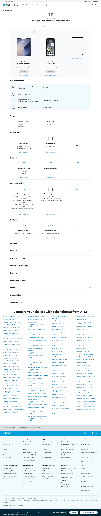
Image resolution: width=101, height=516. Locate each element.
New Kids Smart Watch (28, 481)
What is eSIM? (64, 480)
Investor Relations (85, 473)
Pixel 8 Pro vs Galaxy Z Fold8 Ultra (60, 337)
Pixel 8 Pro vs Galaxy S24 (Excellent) (85, 387)
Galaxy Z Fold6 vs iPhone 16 (10, 330)
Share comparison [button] (50, 27)
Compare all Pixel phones (9, 319)
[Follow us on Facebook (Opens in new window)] (89, 433)
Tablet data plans (46, 452)
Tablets (5, 449)
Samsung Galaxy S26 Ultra (29, 452)
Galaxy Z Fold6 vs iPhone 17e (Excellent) (37, 402)
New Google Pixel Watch (29, 478)
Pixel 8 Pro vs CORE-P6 (57, 384)
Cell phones (6, 441)
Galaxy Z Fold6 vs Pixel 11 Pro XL (11, 336)
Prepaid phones (7, 457)
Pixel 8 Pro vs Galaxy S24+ (82, 340)
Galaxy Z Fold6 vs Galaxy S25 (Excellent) (37, 416)
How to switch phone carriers (68, 444)
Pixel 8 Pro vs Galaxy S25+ (82, 370)
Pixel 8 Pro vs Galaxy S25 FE (58, 402)
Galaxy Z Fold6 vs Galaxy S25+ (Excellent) (38, 360)
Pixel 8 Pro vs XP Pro (81, 362)
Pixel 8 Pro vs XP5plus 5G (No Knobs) (85, 359)
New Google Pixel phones (9, 473)
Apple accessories (46, 468)
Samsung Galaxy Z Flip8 (29, 460)
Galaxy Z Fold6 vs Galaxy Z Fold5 (36, 372)
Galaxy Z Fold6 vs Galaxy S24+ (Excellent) (38, 375)
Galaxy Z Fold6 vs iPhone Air (10, 355)
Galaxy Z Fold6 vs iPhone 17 (10, 349)
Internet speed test (66, 447)
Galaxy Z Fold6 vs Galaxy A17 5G (11, 377)
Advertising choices (54, 500)
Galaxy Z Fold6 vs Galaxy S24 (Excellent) (37, 396)
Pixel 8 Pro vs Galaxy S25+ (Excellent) (85, 354)
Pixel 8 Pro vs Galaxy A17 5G (58, 376)
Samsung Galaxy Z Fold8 (29, 457)
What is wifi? (64, 487)
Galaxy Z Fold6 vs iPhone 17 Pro (11, 327)
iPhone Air (25, 447)
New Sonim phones (8, 478)
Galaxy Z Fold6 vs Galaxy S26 (10, 333)
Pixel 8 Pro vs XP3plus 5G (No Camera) (85, 376)
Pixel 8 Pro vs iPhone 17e (58, 340)
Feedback (13, 498)
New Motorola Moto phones (10, 476)
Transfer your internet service (68, 455)
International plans (47, 444)
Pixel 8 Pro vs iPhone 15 (57, 394)
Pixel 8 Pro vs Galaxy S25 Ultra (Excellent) (86, 401)
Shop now (23, 71)
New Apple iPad (27, 468)
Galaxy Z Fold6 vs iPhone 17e (10, 341)
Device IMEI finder (65, 457)
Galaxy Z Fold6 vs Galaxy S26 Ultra (11, 361)
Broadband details (35, 500)
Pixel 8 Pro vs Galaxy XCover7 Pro (60, 414)
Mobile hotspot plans (47, 455)
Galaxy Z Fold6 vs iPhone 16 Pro (35, 388)
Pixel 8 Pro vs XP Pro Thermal (83, 334)
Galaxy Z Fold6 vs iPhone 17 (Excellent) (37, 404)
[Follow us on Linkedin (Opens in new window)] (96, 433)
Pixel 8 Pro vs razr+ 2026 (58, 357)
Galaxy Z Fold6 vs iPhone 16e (35, 353)
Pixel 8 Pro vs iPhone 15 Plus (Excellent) (85, 357)
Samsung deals (84, 449)
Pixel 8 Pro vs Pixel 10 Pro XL (59, 397)
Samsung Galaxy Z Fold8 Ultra (30, 455)
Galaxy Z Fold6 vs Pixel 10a (10, 372)
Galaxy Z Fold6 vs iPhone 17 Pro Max (12, 322)
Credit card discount (86, 455)
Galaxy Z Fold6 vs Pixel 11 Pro (10, 325)
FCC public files (6, 502)
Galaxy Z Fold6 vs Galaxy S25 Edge (11, 383)
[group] (11, 439)
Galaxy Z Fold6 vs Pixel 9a (34, 399)
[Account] (96, 5)
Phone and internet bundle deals (89, 452)
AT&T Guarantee (85, 484)
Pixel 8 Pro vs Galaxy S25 (82, 329)
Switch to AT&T (65, 441)
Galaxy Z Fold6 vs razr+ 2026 (10, 358)
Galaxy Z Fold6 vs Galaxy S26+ (10, 363)
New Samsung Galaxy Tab (29, 471)
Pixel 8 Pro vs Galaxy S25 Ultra (83, 326)
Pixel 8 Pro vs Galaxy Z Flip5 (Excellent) (85, 409)
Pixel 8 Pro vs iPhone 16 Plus (59, 387)
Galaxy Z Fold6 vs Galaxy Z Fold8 (11, 344)
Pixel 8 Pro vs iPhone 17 (57, 348)
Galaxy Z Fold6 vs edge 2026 (10, 374)
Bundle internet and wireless (68, 468)
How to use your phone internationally (67, 474)
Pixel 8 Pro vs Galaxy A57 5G (59, 365)
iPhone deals (84, 447)
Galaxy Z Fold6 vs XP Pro (34, 370)
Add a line (44, 447)
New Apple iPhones (8, 468)
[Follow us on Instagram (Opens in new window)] (92, 433)
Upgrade (44, 449)
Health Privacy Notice (84, 500)
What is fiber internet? (67, 477)
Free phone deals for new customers (87, 458)
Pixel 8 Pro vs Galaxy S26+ (58, 362)
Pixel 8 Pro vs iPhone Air (58, 354)
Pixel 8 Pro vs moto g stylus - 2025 (84, 316)
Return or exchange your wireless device (67, 483)
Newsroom (83, 471)
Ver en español (94, 1)
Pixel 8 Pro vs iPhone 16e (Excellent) (60, 408)
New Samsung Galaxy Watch (30, 476)
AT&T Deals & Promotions (87, 441)
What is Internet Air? (66, 471)
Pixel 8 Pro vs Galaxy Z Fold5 (83, 365)
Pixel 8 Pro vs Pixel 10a (57, 370)
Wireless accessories (8, 455)
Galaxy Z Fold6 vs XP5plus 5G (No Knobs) (38, 367)
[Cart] (92, 5)
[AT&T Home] (6, 5)
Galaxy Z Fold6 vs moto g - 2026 (11, 369)
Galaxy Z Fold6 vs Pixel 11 (9, 347)
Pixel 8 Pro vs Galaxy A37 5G (59, 379)
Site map (5, 500)
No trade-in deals (85, 461)
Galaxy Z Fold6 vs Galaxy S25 (35, 332)
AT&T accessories (46, 471)
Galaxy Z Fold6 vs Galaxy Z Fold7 (36, 391)
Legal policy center (44, 500)
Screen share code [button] (85, 490)
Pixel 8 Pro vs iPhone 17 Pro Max (60, 321)
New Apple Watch (27, 473)
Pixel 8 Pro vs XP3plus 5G (82, 343)
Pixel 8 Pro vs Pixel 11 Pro (58, 323)
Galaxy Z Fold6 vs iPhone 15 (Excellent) (37, 340)
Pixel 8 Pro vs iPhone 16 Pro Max (84, 373)
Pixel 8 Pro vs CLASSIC (57, 400)
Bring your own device (67, 449)
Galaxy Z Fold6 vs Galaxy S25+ (35, 378)
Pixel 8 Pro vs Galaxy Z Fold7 (83, 381)
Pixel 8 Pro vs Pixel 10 (81, 319)
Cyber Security (94, 500)
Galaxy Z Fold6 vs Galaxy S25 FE (11, 404)
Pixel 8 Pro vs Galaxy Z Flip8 (58, 351)
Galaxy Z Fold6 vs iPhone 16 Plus (11, 388)
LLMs (35, 498)
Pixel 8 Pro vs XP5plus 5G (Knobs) (84, 384)
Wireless (10, 427)
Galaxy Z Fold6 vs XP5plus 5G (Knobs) (37, 393)
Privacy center (63, 500)
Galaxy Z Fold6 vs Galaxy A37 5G (11, 380)
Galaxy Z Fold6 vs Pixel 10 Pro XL (11, 398)
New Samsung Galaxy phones (10, 471)
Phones (14, 427)
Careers (83, 478)
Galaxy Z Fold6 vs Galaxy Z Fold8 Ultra (12, 338)
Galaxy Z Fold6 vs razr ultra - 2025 (36, 334)
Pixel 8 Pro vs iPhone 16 (57, 329)
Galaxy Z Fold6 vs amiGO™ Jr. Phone (12, 406)
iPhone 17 (25, 449)
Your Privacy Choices (72, 500)
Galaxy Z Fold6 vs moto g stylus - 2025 (37, 319)
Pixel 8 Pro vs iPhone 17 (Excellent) (84, 395)
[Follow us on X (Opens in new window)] (85, 433)
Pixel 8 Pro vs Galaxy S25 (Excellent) (85, 404)
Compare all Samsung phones (11, 316)
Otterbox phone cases (47, 476)
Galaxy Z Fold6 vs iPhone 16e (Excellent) (13, 409)
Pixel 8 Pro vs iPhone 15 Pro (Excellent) (85, 351)
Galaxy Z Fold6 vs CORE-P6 (10, 385)
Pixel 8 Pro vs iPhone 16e (82, 348)
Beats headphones (46, 478)
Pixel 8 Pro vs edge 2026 (58, 373)
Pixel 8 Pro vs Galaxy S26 (58, 332)
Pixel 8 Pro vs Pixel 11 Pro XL (58, 334)
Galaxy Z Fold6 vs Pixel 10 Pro (10, 412)
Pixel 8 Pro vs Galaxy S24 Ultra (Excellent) (86, 406)
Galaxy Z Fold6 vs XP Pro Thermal (36, 337)
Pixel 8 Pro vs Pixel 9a (81, 390)
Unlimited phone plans (47, 441)
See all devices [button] (8, 10)
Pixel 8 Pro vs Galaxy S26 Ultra (59, 359)
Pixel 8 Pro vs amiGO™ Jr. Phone (60, 405)
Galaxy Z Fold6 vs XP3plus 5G (35, 346)
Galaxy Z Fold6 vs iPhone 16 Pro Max (37, 381)
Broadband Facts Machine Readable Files (87, 487)
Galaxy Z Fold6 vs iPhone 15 (10, 395)
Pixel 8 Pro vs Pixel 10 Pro (58, 411)
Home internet (7, 447)
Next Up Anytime (46, 457)
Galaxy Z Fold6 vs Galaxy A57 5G (11, 366)
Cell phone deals (85, 444)
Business (10, 1)
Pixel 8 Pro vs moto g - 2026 (59, 368)
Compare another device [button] (77, 58)
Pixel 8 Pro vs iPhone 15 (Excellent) (84, 337)
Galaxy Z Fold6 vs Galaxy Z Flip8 (11, 352)
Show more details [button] (23, 152)
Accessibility (26, 500)
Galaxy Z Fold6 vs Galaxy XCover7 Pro (37, 316)
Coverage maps (12, 500)
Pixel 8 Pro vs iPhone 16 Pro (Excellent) (85, 346)
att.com (5, 427)
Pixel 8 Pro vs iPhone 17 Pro (58, 326)
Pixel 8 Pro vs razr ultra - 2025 (83, 332)
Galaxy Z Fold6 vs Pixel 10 (34, 322)
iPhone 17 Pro (26, 444)
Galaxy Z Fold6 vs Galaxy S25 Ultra (36, 329)
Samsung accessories (47, 473)
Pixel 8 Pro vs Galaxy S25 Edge (59, 381)
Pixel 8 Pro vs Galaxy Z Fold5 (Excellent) (85, 398)
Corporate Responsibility (87, 476)
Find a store (87, 1)
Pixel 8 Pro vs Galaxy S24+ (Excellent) (85, 368)
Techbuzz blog (6, 498)
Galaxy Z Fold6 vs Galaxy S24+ (35, 343)
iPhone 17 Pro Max (27, 441)
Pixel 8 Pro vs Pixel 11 (57, 346)
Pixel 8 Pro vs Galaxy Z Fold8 (59, 343)
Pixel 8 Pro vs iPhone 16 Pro (82, 379)
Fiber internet (6, 444)
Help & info (83, 481)
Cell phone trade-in (66, 452)
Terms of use (20, 500)
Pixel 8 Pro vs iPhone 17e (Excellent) (85, 393)
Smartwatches (7, 452)
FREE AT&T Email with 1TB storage (24, 498)
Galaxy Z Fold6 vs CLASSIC (10, 401)
